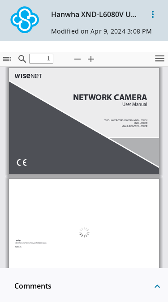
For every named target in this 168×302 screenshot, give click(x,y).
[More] (153, 14)
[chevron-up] (157, 286)
